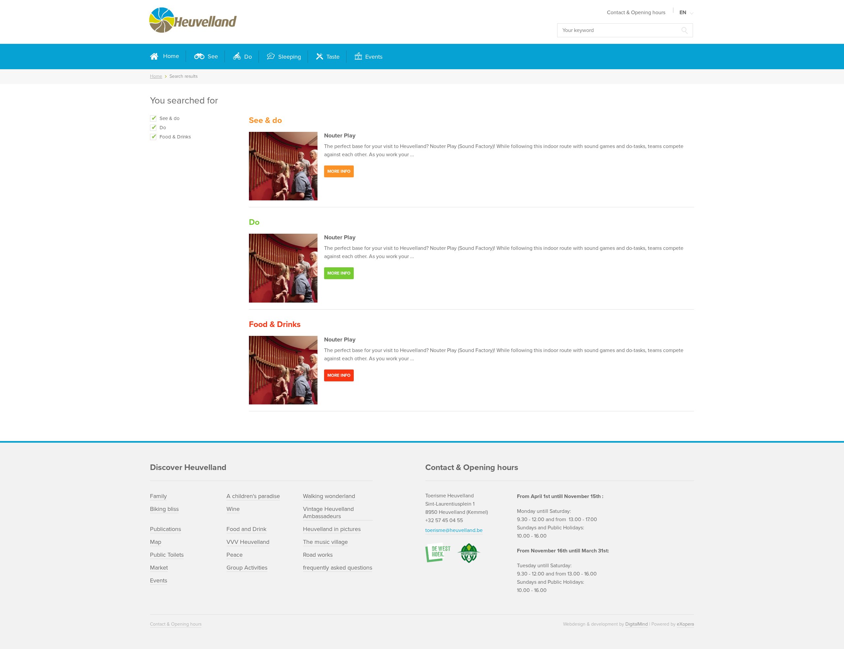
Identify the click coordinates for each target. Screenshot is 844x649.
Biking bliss (164, 509)
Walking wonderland (329, 496)
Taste (332, 56)
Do (247, 56)
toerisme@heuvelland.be (454, 530)
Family (158, 496)
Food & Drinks (175, 137)
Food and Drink (246, 529)
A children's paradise (253, 496)
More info (338, 171)
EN (682, 12)
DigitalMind (636, 624)
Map (155, 542)
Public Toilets (167, 554)
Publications (165, 529)
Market (159, 567)
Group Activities (246, 567)
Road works (318, 554)
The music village (325, 542)
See (212, 56)
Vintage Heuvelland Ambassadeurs (328, 512)
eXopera (685, 624)
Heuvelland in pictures (332, 529)
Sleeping (289, 56)
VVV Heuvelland (247, 542)
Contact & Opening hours (636, 12)
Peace (234, 554)
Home (171, 56)
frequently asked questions (337, 567)
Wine (233, 509)
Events (373, 56)
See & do (170, 118)
